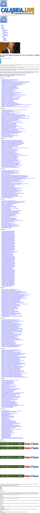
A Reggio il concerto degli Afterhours (6, 384)
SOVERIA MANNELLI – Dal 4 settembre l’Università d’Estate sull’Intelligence (12, 96)
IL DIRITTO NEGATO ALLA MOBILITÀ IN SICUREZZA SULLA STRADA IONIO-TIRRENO (8, 248)
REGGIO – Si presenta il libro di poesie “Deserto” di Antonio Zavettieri (10, 173)
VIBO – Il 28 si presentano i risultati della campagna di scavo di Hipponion (11, 213)
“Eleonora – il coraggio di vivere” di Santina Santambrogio (9, 411)
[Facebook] (20, 59)
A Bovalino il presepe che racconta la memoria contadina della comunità (10, 188)
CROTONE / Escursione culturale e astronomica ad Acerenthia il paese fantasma (11, 140)
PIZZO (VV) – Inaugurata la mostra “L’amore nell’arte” (8, 214)
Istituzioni (3, 33)
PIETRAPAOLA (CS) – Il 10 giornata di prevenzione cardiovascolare (10, 119)
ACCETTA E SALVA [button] (3, 512)
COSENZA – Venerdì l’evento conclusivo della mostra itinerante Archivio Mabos (12, 132)
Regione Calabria (23, 74)
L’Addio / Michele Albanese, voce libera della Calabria (8, 312)
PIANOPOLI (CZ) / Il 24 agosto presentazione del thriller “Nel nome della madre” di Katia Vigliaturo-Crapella (15, 81)
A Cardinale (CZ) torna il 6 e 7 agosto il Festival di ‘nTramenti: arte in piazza (11, 84)
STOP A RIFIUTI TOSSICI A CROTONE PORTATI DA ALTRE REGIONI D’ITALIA (7, 253)
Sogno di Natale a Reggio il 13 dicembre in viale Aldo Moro (9, 189)
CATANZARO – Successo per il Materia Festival (8, 93)
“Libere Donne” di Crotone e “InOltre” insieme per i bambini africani (10, 165)
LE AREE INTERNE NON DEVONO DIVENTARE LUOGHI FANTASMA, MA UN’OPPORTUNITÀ (8, 244)
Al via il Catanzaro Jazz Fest (5, 387)
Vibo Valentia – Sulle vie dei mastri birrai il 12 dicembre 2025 (9, 206)
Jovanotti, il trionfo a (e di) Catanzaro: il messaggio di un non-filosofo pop (11, 293)
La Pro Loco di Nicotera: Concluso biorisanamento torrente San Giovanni (11, 94)
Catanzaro (3, 25)
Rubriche (3, 36)
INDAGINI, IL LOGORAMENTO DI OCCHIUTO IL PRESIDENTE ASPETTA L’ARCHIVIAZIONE (8, 237)
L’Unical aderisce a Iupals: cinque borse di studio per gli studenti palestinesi (11, 130)
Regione (3, 28)
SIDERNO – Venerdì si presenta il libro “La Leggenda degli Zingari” (10, 172)
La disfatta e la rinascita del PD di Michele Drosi (8, 431)
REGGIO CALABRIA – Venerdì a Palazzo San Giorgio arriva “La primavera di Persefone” (13, 371)
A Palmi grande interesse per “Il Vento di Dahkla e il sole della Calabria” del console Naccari (13, 302)
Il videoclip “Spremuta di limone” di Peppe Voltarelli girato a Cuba (10, 404)
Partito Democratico (18, 74)
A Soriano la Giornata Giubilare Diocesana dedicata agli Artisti (9, 224)
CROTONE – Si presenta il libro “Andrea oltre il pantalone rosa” (10, 158)
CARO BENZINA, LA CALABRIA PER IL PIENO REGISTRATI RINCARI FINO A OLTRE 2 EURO (8, 280)
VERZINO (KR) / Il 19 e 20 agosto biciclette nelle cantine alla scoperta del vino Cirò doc (13, 143)
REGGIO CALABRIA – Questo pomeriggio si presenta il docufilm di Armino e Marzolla (13, 360)
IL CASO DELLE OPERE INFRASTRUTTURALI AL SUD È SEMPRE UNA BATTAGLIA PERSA (8, 260)
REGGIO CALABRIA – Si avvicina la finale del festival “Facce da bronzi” (11, 368)
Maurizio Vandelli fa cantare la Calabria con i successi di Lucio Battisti (10, 397)
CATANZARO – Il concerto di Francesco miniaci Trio (8, 401)
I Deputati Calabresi (5, 32)
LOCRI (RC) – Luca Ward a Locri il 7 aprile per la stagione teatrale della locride (11, 364)
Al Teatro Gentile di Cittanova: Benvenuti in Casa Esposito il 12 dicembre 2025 (11, 350)
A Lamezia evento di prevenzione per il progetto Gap (8, 99)
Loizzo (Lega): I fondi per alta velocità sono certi (8, 340)
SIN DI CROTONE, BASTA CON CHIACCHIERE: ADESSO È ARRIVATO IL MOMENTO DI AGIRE (8, 246)
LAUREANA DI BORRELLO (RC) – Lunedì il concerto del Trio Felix (10, 393)
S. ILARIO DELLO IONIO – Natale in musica (7, 185)
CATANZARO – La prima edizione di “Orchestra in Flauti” (9, 394)
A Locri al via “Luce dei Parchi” (6, 174)
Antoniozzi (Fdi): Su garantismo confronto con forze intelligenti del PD (10, 345)
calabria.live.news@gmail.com (6, 485)
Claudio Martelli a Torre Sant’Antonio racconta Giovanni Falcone (10, 79)
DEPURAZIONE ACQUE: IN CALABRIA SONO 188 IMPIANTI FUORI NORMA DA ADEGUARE (8, 265)
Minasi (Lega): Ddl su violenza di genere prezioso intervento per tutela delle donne (12, 331)
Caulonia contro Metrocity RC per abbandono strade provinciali (9, 195)
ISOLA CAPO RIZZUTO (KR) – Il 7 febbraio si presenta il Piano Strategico (11, 166)
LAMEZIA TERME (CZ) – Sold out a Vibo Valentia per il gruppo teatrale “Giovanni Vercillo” (13, 357)
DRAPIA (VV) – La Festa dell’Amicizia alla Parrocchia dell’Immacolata (10, 202)
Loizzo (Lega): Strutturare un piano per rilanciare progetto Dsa (9, 335)
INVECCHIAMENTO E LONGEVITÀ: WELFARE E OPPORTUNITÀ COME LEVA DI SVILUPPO (8, 235)
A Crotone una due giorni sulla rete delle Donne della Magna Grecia (10, 153)
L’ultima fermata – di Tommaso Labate (6, 435)
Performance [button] (1, 501)
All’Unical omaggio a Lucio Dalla (6, 400)
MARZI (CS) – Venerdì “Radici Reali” (6, 121)
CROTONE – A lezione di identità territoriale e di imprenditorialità (10, 160)
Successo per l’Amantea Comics (6, 112)
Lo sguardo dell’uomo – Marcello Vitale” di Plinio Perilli (9, 421)
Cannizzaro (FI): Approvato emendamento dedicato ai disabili (9, 346)
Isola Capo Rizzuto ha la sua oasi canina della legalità (8, 161)
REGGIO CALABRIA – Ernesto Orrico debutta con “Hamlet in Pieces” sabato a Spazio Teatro (13, 363)
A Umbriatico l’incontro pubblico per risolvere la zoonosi (9, 152)
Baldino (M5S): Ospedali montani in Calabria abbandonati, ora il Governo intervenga (12, 344)
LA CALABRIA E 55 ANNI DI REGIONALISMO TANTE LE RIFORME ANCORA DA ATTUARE (8, 242)
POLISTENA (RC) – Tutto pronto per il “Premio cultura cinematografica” (11, 359)
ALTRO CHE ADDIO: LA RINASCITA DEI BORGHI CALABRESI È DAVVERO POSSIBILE (8, 232)
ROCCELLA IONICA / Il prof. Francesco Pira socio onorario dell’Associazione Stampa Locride (13, 175)
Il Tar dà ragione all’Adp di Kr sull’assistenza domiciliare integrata (10, 167)
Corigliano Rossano (12, 74)
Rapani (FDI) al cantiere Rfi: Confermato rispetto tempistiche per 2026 (10, 321)
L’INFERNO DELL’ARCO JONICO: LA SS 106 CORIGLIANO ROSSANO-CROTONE (8, 267)
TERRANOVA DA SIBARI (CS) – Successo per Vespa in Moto (10, 133)
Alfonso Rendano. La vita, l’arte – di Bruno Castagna (8, 432)
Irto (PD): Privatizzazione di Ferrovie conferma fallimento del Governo (10, 338)
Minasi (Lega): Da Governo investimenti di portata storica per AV (10, 337)
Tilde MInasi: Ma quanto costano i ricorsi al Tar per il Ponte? (9, 341)
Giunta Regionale (5, 35)
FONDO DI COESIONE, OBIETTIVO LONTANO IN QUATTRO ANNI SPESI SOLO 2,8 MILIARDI (8, 252)
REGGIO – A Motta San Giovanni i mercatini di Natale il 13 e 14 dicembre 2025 (12, 190)
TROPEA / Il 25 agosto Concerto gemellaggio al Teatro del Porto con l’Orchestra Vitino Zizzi (13, 201)
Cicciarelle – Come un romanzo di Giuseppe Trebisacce (5, 418)
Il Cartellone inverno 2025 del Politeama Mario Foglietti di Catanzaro (10, 349)
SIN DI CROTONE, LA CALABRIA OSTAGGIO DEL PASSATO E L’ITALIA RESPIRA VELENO (8, 256)
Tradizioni (4, 39)
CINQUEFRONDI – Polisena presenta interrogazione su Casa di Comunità (11, 184)
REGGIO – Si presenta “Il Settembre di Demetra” (8, 171)
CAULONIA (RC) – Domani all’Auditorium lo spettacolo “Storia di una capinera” (12, 374)
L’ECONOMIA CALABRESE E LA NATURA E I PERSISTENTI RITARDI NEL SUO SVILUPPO (8, 274)
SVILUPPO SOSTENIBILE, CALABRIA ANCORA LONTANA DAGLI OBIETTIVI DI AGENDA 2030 (8, 258)
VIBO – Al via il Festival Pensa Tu (6, 216)
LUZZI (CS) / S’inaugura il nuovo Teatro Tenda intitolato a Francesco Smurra (11, 116)
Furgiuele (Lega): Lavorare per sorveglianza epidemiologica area (10, 329)
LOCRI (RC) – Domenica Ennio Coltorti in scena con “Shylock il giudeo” (11, 358)
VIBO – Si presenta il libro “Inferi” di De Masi (7, 217)
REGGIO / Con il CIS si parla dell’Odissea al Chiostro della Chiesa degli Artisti (11, 180)
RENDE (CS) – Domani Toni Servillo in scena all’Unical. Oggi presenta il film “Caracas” (13, 376)
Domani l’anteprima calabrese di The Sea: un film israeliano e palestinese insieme (12, 297)
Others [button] (1, 510)
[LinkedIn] (20, 62)
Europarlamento (5, 34)
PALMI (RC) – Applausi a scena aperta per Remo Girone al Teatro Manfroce (11, 373)
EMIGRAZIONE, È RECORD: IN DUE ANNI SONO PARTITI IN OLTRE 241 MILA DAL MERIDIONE (9, 270)
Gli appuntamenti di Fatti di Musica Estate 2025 (7, 383)
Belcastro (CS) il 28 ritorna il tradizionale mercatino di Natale (9, 123)
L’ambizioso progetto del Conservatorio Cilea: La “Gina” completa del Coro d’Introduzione (13, 405)
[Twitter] (20, 60)
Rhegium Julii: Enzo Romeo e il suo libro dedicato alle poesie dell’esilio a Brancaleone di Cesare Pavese (14, 298)
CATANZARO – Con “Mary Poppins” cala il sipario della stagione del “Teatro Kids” (12, 367)
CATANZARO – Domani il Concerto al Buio (7, 406)
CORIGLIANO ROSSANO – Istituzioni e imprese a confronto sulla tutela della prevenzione (13, 128)
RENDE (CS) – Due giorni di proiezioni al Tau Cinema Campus (10, 365)
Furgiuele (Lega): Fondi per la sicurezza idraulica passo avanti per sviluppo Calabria (12, 328)
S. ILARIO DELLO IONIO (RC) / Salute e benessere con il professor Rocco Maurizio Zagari (13, 178)
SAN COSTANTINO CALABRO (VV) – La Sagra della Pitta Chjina (10, 208)
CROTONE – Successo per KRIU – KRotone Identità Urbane (9, 151)
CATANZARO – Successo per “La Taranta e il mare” (8, 95)
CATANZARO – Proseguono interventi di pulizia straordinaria (9, 105)
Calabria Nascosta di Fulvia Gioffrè (6, 420)
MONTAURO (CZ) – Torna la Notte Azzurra (7, 100)
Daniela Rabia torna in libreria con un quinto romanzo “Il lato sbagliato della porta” (12, 426)
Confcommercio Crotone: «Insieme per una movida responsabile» (10, 146)
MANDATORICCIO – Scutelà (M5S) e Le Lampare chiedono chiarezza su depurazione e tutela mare (14, 109)
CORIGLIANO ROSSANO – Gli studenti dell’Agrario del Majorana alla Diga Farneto (12, 122)
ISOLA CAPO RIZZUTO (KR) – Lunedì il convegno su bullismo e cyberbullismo (12, 164)
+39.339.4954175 (15, 485)
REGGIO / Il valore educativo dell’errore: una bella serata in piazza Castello (11, 179)
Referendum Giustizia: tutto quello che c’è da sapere (8, 309)
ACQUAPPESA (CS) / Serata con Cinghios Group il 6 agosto (9, 120)
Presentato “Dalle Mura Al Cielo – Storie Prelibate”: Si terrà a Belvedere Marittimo (12, 291)
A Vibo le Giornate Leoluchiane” (6, 222)
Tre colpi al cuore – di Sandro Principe (6, 436)
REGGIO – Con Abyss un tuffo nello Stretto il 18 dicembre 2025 (10, 191)
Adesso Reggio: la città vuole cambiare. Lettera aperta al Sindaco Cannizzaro (11, 299)
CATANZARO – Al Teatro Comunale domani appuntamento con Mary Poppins (11, 369)
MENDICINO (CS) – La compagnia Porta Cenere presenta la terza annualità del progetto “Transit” (14, 356)
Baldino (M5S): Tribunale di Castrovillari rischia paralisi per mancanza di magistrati (12, 332)
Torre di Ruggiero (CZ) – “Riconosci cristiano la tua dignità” (9, 85)
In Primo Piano (5, 74)
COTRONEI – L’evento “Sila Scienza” (6, 148)
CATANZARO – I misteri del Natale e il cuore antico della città (9, 87)
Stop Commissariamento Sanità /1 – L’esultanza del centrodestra (9, 307)
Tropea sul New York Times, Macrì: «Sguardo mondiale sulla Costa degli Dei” (11, 290)
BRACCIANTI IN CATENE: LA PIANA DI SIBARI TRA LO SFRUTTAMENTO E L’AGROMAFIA (8, 277)
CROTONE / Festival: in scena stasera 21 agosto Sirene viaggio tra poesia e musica (12, 141)
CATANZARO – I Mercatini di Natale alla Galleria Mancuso (9, 86)
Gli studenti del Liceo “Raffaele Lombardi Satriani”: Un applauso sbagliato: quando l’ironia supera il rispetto (15, 147)
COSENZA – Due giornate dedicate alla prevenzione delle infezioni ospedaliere (11, 126)
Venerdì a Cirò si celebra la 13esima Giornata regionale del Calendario (10, 159)
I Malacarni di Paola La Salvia (5, 410)
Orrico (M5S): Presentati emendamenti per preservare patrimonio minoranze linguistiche (12, 339)
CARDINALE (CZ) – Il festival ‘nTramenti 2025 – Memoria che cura (10, 98)
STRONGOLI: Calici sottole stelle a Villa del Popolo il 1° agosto (10, 145)
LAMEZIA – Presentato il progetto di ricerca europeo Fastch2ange (10, 103)
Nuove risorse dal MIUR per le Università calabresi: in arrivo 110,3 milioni (11, 300)
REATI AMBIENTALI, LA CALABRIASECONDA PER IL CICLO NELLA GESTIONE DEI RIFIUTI (10, 251)
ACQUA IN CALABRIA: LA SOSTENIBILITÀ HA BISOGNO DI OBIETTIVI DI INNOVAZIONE (8, 283)
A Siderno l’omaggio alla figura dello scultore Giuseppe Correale (10, 170)
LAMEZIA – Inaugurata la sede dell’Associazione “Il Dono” (9, 102)
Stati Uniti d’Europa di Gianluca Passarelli (7, 419)
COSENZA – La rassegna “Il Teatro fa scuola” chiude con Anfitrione (10, 355)
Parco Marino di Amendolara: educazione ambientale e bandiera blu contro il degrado (12, 301)
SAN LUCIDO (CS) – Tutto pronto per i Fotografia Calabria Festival (10, 135)
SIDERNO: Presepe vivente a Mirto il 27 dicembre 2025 (9, 186)
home (2, 24)
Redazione (9, 58)
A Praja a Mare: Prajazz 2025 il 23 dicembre (7, 380)
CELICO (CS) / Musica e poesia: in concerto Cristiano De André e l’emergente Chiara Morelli (13, 115)
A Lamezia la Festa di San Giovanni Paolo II (7, 91)
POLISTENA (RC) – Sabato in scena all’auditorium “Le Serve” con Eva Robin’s (12, 354)
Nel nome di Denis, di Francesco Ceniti (6, 434)
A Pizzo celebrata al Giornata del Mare (6, 209)
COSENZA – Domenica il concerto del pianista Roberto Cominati (10, 402)
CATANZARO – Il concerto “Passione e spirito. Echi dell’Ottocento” (10, 389)
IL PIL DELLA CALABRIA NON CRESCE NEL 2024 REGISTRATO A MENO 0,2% (7, 286)
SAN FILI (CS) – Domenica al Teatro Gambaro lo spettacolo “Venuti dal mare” (11, 375)
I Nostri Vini (4, 38)
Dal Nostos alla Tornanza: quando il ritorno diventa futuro (9, 303)
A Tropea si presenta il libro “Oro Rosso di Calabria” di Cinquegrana (10, 226)
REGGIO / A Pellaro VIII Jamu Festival (6, 182)
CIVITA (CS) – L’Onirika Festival (6, 134)
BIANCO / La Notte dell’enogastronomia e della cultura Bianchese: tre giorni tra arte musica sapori (14, 177)
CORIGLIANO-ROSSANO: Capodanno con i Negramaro (9, 124)
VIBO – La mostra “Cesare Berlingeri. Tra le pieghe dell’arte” (9, 219)
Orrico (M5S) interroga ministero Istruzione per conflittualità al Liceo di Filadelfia (12, 330)
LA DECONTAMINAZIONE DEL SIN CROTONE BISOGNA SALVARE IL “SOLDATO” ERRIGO (8, 266)
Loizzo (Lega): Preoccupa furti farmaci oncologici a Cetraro (9, 342)
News (4, 29)
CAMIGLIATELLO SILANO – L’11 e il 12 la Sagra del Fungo (9, 129)
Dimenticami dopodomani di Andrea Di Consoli (7, 414)
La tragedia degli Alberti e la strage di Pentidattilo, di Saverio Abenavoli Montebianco (12, 437)
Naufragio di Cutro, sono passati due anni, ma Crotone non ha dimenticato (11, 162)
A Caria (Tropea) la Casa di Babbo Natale (7, 205)
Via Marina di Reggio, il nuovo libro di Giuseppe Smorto (9, 422)
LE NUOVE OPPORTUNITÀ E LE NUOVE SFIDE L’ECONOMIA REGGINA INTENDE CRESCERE (8, 263)
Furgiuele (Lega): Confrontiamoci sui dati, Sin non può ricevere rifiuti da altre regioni (12, 324)
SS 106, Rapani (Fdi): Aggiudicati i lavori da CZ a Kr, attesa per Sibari (10, 319)
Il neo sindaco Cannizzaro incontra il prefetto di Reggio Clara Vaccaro (10, 304)
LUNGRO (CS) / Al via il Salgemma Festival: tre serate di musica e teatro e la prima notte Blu (13, 117)
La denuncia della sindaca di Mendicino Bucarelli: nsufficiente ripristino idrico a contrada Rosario (14, 131)
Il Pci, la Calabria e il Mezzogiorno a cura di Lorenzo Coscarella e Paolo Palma (11, 425)
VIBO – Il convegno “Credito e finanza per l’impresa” (8, 221)
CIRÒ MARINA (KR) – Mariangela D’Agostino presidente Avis (10, 157)
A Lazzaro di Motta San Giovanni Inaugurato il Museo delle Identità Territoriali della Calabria (13, 193)
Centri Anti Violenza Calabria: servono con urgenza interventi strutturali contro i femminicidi (13, 294)
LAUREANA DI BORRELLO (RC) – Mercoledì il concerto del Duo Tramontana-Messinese (13, 392)
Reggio (2, 27)
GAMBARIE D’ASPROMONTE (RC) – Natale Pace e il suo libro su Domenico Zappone (13, 181)
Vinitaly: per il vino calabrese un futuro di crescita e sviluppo (9, 306)
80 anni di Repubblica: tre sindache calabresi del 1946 (8, 310)
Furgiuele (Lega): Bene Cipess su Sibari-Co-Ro (7, 322)
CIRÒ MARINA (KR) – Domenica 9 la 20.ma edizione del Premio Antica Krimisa (12, 144)
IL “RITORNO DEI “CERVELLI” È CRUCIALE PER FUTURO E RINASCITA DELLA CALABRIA (8, 262)
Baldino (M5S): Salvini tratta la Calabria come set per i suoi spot (9, 320)
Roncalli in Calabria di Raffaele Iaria (6, 428)
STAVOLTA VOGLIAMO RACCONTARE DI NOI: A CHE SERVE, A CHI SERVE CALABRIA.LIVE (8, 231)
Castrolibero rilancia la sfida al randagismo (7, 136)
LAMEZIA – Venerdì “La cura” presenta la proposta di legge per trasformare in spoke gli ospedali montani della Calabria (16, 104)
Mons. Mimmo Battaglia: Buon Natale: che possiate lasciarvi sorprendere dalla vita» (12, 316)
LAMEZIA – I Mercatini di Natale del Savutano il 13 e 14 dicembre (10, 88)
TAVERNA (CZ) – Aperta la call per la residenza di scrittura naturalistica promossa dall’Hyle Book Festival (15, 106)
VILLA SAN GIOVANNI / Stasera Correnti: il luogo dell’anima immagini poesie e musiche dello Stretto (14, 176)
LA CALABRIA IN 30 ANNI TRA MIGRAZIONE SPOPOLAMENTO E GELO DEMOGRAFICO (8, 281)
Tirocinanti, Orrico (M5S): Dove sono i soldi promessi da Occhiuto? (10, 323)
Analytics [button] (1, 504)
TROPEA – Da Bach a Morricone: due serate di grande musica (9, 386)
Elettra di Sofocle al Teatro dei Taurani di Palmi (7, 351)
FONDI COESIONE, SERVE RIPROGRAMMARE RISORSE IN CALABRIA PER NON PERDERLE (8, 249)
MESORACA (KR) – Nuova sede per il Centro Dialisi (8, 150)
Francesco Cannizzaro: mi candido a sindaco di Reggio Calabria (9, 308)
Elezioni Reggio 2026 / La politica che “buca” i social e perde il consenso (11, 305)
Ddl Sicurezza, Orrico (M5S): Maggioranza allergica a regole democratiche (11, 326)
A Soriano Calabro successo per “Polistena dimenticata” (8, 200)
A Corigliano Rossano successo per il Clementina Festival (9, 127)
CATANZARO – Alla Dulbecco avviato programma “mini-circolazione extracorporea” (12, 92)
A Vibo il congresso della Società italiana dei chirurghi (8, 215)
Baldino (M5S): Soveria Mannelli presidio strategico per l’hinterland (10, 336)
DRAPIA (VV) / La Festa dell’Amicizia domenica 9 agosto (9, 203)
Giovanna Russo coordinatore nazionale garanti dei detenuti (9, 314)
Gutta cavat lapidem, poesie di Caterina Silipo (7, 424)
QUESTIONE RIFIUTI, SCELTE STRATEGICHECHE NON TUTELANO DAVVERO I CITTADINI (8, 273)
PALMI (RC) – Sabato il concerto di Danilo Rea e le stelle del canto (10, 399)
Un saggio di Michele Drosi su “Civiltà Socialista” (8, 417)
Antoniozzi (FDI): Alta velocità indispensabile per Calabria (9, 343)
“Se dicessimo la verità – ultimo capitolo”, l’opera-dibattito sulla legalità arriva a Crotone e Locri (13, 366)
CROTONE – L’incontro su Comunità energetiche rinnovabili (9, 154)
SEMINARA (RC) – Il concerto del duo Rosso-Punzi (8, 395)
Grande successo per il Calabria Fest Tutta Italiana (8, 390)
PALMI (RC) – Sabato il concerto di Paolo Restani (8, 391)
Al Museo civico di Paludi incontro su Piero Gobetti (8, 113)
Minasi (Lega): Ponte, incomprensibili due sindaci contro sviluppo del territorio (11, 334)
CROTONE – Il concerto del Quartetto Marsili (7, 407)
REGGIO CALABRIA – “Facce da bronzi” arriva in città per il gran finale (11, 352)
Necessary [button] (1, 495)
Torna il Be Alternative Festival (5, 385)
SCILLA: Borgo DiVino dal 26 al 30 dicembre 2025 (8, 187)
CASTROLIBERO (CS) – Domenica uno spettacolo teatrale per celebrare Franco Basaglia (13, 370)
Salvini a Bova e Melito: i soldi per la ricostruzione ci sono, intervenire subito (11, 313)
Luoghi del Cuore (5, 40)
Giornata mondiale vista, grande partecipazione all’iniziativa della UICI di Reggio (12, 196)
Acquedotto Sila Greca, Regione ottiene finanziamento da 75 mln (10, 289)
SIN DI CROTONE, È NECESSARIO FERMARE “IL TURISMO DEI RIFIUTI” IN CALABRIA (8, 241)
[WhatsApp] (20, 61)
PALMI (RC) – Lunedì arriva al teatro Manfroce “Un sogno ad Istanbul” (10, 372)
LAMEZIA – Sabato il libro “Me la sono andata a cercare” (9, 89)
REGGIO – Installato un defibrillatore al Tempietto (8, 197)
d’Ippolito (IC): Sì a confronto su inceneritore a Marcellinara (7, 75)
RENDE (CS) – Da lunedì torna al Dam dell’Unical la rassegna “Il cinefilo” (11, 362)
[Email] (20, 63)
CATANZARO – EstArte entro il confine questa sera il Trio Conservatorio (11, 97)
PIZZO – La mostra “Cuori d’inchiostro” (7, 223)
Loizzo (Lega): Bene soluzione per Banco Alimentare (8, 333)
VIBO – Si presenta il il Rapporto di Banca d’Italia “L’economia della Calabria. (11, 210)
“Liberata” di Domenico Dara (5, 412)
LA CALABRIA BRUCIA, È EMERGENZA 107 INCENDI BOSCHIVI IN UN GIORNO (7, 269)
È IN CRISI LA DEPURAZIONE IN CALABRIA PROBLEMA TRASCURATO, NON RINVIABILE (8, 245)
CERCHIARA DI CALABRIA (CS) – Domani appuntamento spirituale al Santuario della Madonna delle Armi (15, 118)
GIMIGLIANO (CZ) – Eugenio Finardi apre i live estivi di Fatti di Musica (11, 388)
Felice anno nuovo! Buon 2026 (5, 315)
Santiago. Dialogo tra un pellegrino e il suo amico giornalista (9, 427)
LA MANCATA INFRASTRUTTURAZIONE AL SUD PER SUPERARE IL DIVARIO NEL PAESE (8, 279)
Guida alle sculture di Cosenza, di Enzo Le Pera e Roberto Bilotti (10, 423)
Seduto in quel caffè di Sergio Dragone (6, 433)
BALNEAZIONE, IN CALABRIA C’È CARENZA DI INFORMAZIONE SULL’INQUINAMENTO (8, 272)
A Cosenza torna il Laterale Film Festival (7, 110)
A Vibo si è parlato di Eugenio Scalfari (6, 227)
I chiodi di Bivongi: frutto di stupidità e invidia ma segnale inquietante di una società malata (13, 296)
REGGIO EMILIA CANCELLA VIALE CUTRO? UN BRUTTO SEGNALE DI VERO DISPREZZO (8, 234)
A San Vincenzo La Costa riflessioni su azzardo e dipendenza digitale (10, 311)
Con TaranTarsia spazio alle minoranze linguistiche (8, 111)
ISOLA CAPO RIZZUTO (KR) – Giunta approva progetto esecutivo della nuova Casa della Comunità (14, 155)
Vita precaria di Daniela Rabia (5, 415)
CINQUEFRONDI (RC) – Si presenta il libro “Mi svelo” (9, 192)
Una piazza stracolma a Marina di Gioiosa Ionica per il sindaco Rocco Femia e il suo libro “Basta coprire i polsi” (15, 295)
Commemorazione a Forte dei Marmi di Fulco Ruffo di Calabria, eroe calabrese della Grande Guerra (14, 292)
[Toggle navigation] (0, 23)
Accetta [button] (34, 486)
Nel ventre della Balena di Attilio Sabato (6, 430)
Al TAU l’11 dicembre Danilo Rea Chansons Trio (8, 381)
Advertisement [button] (2, 507)
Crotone (3, 26)
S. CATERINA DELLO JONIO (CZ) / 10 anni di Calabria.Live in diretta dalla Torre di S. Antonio (14, 83)
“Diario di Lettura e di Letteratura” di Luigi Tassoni (8, 416)
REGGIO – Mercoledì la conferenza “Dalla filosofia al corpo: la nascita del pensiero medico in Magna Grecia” (15, 183)
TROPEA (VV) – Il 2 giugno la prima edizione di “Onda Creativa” (10, 212)
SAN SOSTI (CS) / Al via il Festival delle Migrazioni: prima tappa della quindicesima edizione (13, 114)
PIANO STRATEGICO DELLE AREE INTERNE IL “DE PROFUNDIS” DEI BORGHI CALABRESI (8, 259)
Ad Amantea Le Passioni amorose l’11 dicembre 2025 (8, 382)
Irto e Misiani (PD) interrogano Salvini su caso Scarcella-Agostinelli (10, 327)
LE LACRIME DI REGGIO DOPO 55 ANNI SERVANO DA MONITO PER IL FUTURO (7, 255)
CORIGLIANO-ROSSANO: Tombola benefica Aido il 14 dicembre (10, 125)
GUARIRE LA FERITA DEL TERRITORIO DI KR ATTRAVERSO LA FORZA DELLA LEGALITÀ (8, 284)
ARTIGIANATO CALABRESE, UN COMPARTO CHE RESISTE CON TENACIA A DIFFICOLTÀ (8, 238)
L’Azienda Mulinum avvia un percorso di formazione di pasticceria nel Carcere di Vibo (12, 220)
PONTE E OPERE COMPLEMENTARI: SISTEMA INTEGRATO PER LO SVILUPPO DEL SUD (8, 276)
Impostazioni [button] (36, 486)
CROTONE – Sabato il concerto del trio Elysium (8, 398)
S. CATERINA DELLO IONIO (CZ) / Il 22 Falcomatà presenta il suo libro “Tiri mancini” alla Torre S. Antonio (15, 82)
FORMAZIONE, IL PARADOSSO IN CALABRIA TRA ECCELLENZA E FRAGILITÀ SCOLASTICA (8, 239)
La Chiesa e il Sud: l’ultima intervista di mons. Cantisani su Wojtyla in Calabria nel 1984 (12, 438)
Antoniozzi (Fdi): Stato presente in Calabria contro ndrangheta (9, 325)
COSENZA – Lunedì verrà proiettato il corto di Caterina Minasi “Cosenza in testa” (12, 361)
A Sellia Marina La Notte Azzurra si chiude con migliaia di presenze (10, 80)
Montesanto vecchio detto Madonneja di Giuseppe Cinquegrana (9, 413)
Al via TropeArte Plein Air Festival (6, 207)
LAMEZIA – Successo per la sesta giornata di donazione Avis (9, 90)
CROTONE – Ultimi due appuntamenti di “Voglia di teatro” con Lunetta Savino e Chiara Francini (14, 353)
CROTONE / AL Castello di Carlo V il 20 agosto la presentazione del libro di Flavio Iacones (13, 142)
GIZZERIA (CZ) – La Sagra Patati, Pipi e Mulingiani (8, 101)
